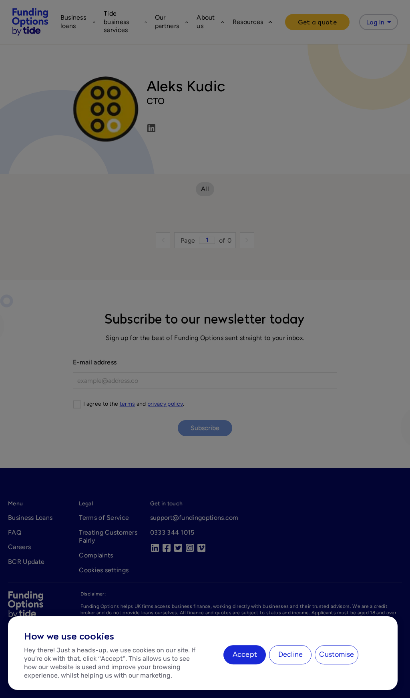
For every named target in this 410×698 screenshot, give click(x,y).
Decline (290, 654)
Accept (245, 654)
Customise (336, 654)
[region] (203, 653)
